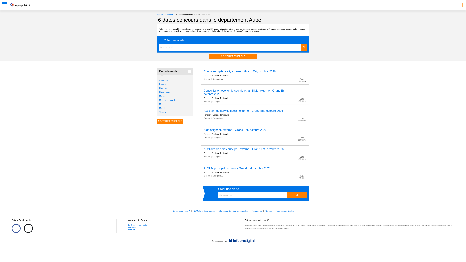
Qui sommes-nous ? (181, 211)
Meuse (162, 104)
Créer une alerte (174, 40)
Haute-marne (165, 92)
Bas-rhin (162, 84)
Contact (268, 211)
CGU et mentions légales (204, 211)
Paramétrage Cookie (285, 211)
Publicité (131, 229)
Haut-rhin (163, 88)
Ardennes (163, 80)
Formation (132, 227)
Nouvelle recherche (233, 56)
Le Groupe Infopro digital (137, 225)
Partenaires (257, 211)
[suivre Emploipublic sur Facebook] (16, 228)
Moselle (162, 108)
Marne (162, 96)
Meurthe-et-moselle (167, 100)
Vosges (162, 112)
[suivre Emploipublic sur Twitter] (28, 228)
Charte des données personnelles (233, 211)
